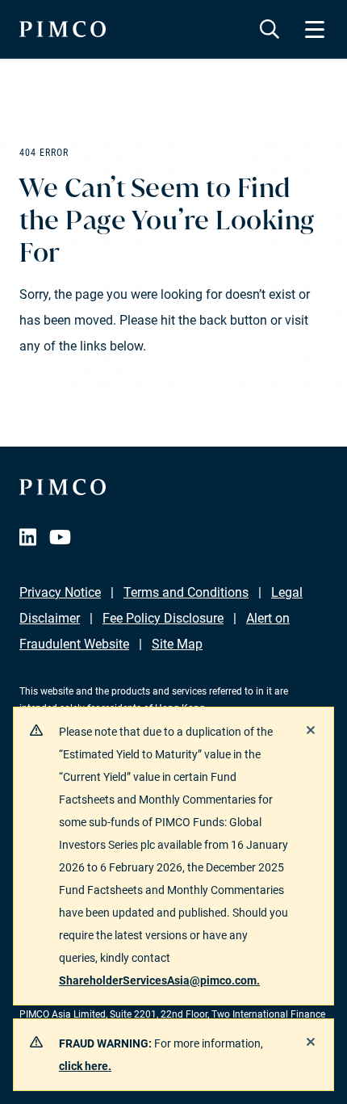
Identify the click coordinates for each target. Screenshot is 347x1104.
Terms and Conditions (186, 592)
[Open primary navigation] (315, 29)
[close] (310, 730)
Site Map (177, 644)
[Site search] (269, 29)
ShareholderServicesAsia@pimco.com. (159, 980)
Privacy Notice (60, 592)
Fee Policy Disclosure (163, 618)
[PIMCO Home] (62, 29)
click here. (85, 1066)
